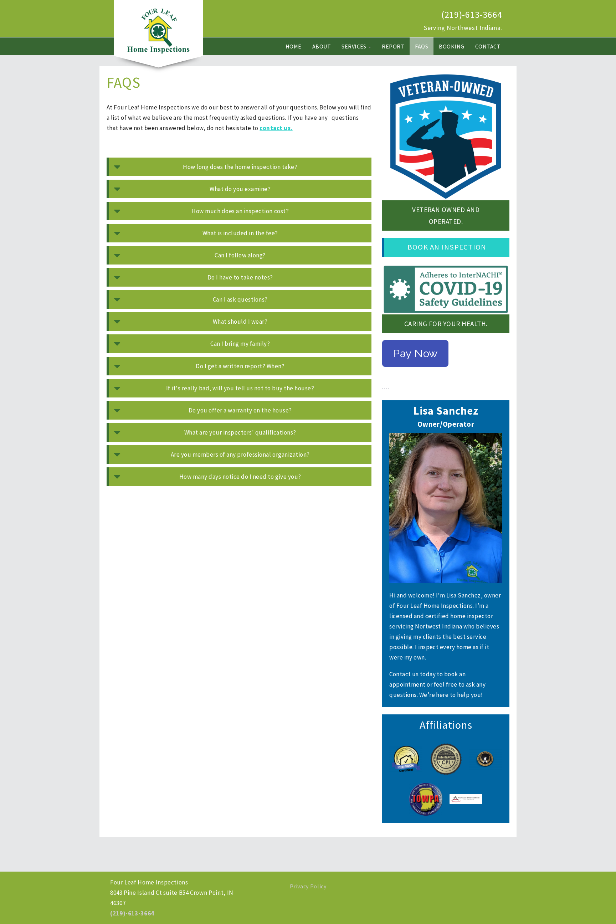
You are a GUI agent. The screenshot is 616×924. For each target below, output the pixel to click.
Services (355, 46)
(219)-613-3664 (471, 14)
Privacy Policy (308, 886)
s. (290, 128)
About (321, 46)
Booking (451, 46)
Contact (487, 46)
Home (294, 46)
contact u (273, 128)
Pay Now (415, 353)
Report (393, 46)
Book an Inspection (446, 247)
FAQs (421, 46)
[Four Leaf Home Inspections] (158, 30)
